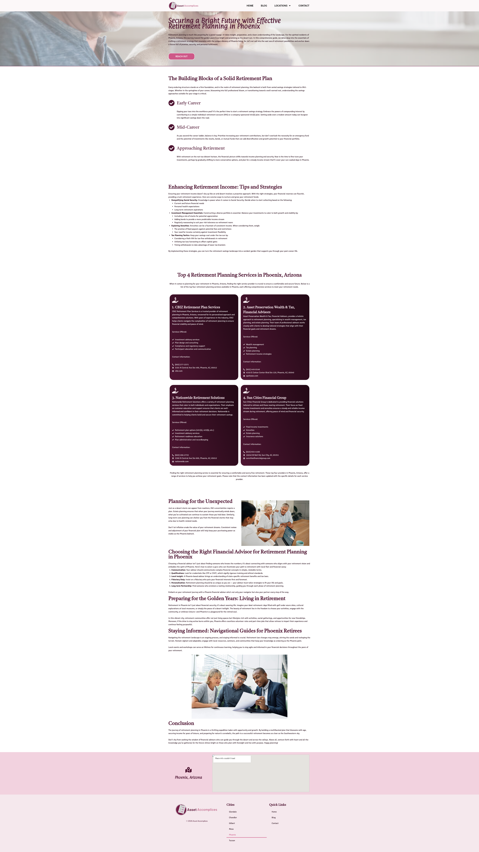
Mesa (231, 829)
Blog (264, 5)
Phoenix (232, 835)
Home (250, 5)
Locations (280, 5)
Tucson (232, 840)
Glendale (233, 812)
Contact (304, 5)
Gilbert (232, 823)
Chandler (233, 817)
